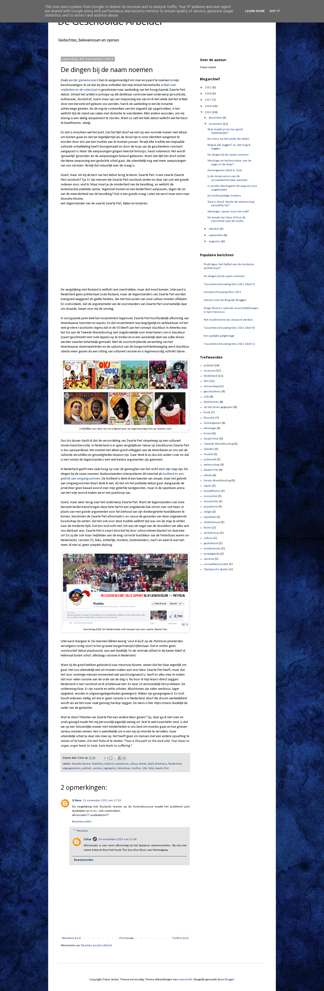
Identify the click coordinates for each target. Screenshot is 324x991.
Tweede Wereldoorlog (218, 443)
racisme (97, 768)
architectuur (211, 532)
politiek (86, 768)
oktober (214, 228)
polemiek (210, 459)
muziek (208, 454)
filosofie (209, 417)
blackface (97, 763)
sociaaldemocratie (216, 564)
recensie (209, 370)
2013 (208, 112)
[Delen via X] (115, 758)
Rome (208, 527)
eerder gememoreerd (84, 80)
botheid (109, 763)
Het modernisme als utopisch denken (228, 319)
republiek (210, 517)
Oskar (87, 839)
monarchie (211, 501)
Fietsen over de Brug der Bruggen (225, 300)
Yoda (151, 768)
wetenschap (212, 464)
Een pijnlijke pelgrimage (219, 335)
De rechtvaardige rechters (224, 195)
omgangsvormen (72, 768)
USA (144, 768)
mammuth (185, 979)
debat (142, 763)
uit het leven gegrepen (218, 407)
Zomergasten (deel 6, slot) (225, 170)
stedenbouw (212, 522)
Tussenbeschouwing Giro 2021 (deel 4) (229, 327)
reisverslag (211, 386)
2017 (208, 99)
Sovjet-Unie (211, 438)
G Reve (76, 800)
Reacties (82, 830)
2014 (208, 106)
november (216, 124)
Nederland (174, 763)
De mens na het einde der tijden (228, 138)
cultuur (134, 763)
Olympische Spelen (216, 569)
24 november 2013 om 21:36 (117, 839)
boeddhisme (212, 491)
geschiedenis (212, 391)
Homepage (126, 938)
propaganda (212, 553)
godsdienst (211, 543)
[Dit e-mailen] (106, 758)
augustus (215, 241)
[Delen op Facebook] (119, 758)
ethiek (208, 475)
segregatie (109, 768)
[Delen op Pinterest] (124, 758)
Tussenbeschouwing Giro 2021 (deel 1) (229, 343)
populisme (211, 506)
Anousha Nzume (81, 763)
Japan (207, 485)
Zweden (209, 449)
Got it (274, 11)
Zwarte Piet (162, 768)
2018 (208, 93)
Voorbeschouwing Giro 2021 (222, 292)
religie (208, 511)
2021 (208, 87)
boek (207, 412)
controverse (122, 763)
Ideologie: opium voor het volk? (228, 211)
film (206, 381)
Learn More (255, 11)
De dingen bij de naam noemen (228, 154)
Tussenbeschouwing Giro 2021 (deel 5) (229, 284)
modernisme (212, 548)
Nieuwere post (71, 938)
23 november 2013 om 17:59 (102, 800)
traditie (136, 768)
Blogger (229, 979)
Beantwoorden (82, 821)
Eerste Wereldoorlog (217, 480)
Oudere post (180, 938)
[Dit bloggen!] (110, 758)
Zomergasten (212, 423)
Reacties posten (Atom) (96, 945)
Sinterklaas (123, 768)
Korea (208, 433)
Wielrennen (211, 402)
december (216, 117)
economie (210, 496)
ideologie (210, 428)
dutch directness (157, 763)
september (216, 235)
